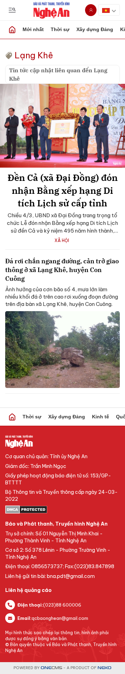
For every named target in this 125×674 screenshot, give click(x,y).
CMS (51, 668)
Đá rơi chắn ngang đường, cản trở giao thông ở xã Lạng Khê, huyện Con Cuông (62, 270)
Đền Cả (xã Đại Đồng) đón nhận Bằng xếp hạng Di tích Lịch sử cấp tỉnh (63, 190)
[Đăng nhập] (91, 10)
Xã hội (62, 240)
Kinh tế (100, 416)
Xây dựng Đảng (94, 29)
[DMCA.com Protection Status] (62, 509)
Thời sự (60, 29)
